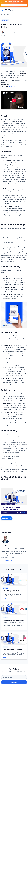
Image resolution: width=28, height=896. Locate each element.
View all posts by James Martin (8, 560)
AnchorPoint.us (13, 86)
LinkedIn (13, 557)
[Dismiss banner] (26, 2)
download (8, 483)
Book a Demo (13, 5)
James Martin (5, 546)
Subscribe (14, 682)
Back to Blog (6, 14)
